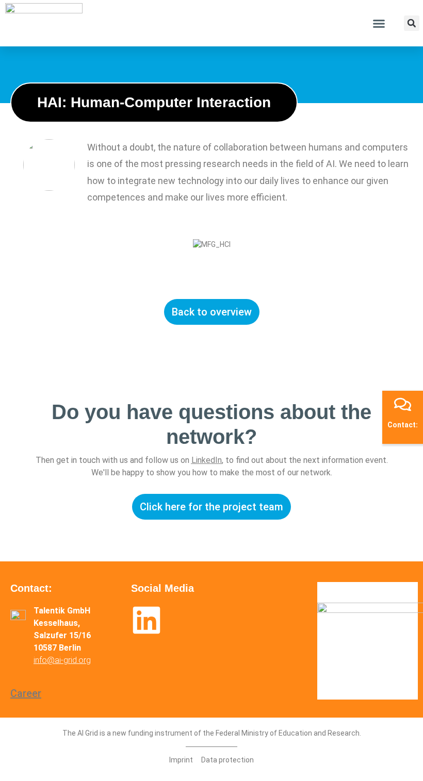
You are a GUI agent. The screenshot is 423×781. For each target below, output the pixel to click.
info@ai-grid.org (62, 660)
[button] (378, 23)
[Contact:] (402, 404)
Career (25, 693)
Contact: (402, 425)
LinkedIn (206, 460)
